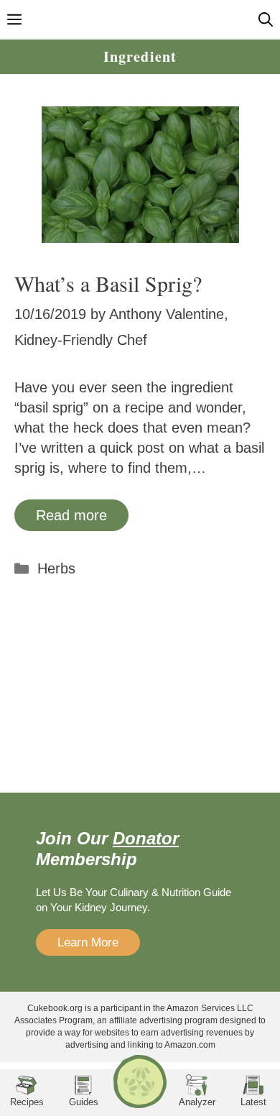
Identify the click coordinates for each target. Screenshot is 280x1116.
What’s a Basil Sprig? (108, 283)
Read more (71, 515)
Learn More (87, 942)
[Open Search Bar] (265, 20)
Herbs (56, 568)
